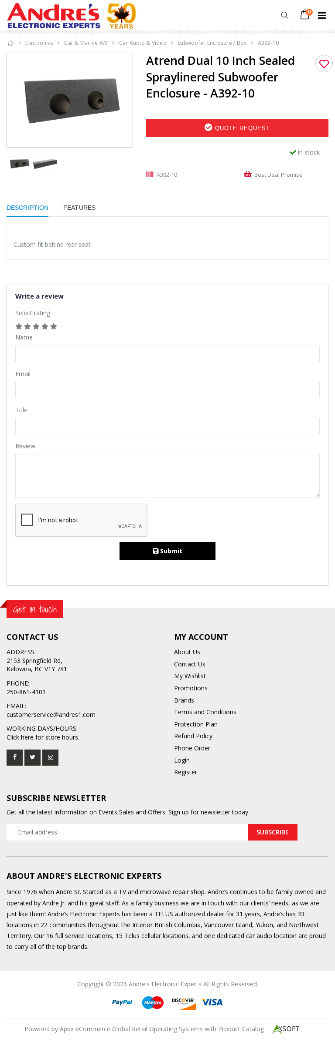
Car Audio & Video (143, 43)
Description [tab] (27, 207)
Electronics (39, 43)
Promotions (191, 688)
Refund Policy (193, 736)
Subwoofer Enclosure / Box (212, 43)
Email (23, 374)
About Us (187, 652)
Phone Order (192, 748)
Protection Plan (196, 724)
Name (24, 337)
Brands (184, 700)
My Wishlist (190, 676)
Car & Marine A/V (86, 43)
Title (21, 410)
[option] (70, 100)
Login (182, 760)
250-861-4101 (26, 692)
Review (25, 446)
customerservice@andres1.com (51, 714)
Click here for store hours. (43, 737)
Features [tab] (79, 207)
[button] (284, 15)
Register (185, 772)
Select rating (32, 313)
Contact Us (189, 664)
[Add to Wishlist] (324, 63)
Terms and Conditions (205, 712)
